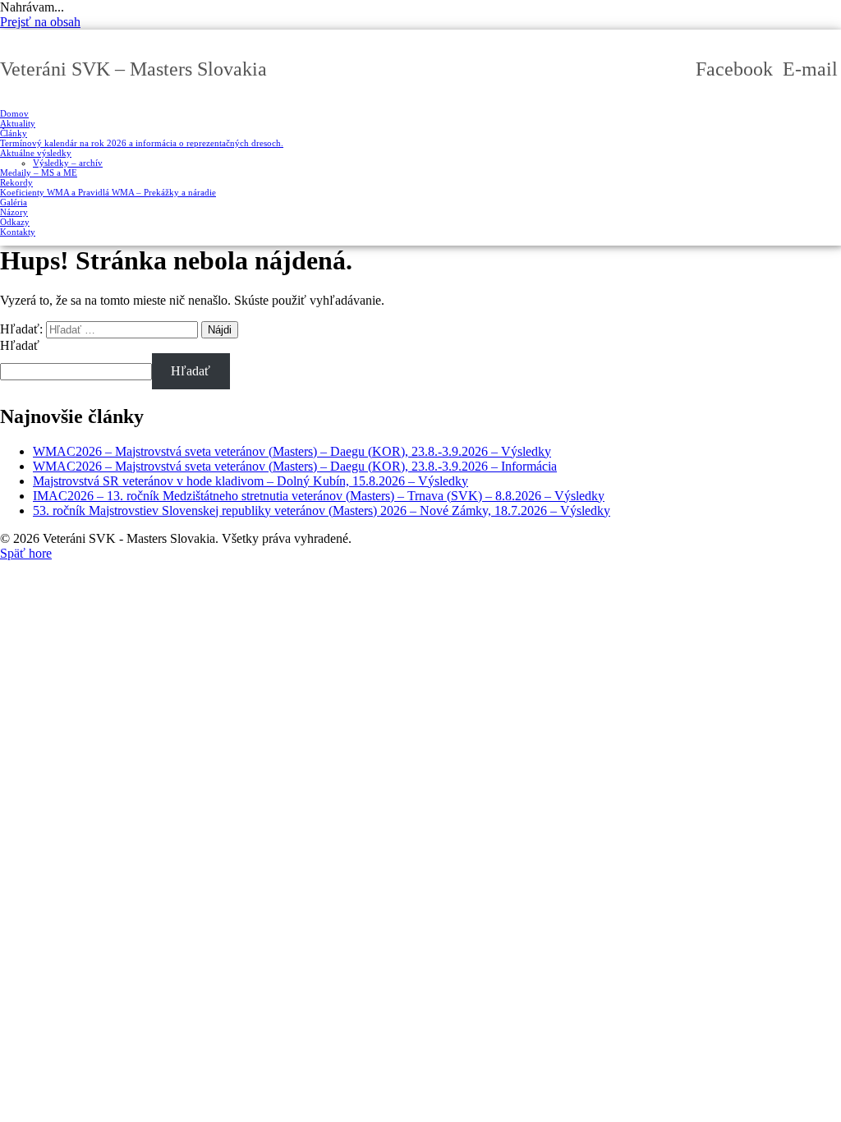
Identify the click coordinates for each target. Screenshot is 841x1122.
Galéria (13, 202)
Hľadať (19, 345)
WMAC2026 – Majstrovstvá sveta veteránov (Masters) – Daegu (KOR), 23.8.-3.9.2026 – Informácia (295, 466)
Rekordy (16, 182)
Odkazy (15, 222)
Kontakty (17, 232)
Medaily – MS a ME (38, 172)
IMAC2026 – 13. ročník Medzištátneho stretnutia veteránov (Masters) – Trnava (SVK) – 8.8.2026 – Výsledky (318, 496)
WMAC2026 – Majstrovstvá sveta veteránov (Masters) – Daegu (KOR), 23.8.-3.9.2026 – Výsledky (292, 451)
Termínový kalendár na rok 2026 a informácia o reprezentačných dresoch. (141, 143)
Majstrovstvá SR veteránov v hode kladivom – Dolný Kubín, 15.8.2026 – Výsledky (250, 481)
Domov (14, 113)
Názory (14, 212)
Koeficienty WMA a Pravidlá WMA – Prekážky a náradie (108, 192)
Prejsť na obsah (40, 22)
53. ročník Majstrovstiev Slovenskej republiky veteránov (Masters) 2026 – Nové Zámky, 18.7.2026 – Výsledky (321, 510)
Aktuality (17, 123)
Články (13, 133)
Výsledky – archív (68, 163)
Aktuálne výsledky (35, 153)
